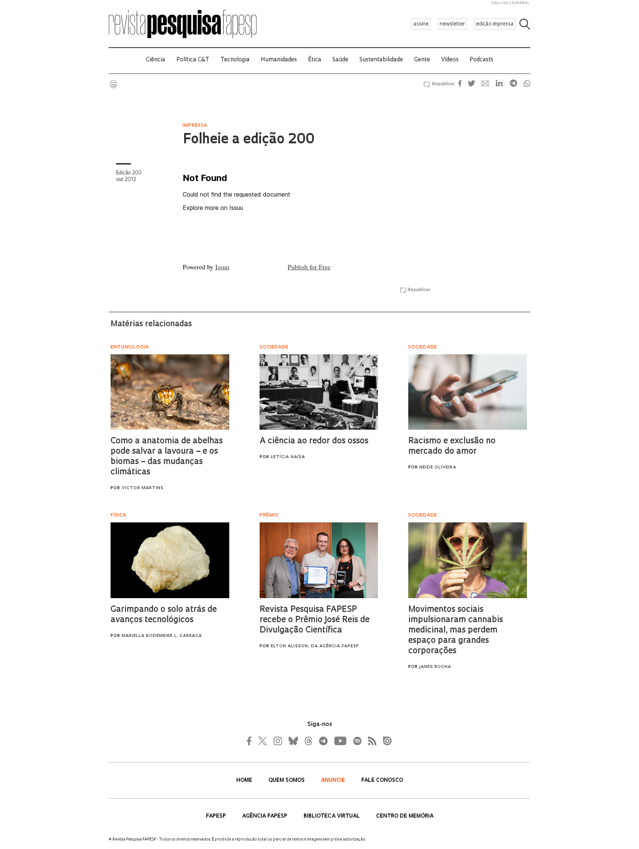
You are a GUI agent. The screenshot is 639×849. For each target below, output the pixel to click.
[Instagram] (277, 741)
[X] (262, 741)
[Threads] (308, 741)
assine (421, 24)
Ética (314, 60)
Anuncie (333, 780)
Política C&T (192, 60)
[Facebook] (251, 741)
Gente (422, 60)
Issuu (222, 266)
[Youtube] (339, 741)
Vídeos (450, 60)
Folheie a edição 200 (248, 140)
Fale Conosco (382, 780)
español (521, 3)
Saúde (340, 60)
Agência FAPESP (265, 816)
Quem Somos (287, 780)
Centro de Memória (404, 816)
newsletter (452, 24)
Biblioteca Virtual (332, 816)
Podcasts (481, 60)
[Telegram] (322, 741)
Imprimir (113, 84)
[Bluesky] (292, 741)
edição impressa (495, 24)
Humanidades (279, 60)
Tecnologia (235, 60)
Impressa (195, 125)
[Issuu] (384, 741)
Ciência (155, 60)
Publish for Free (309, 266)
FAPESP (216, 816)
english (499, 3)
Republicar (442, 84)
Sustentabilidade (381, 60)
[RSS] (370, 741)
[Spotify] (356, 741)
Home (245, 780)
